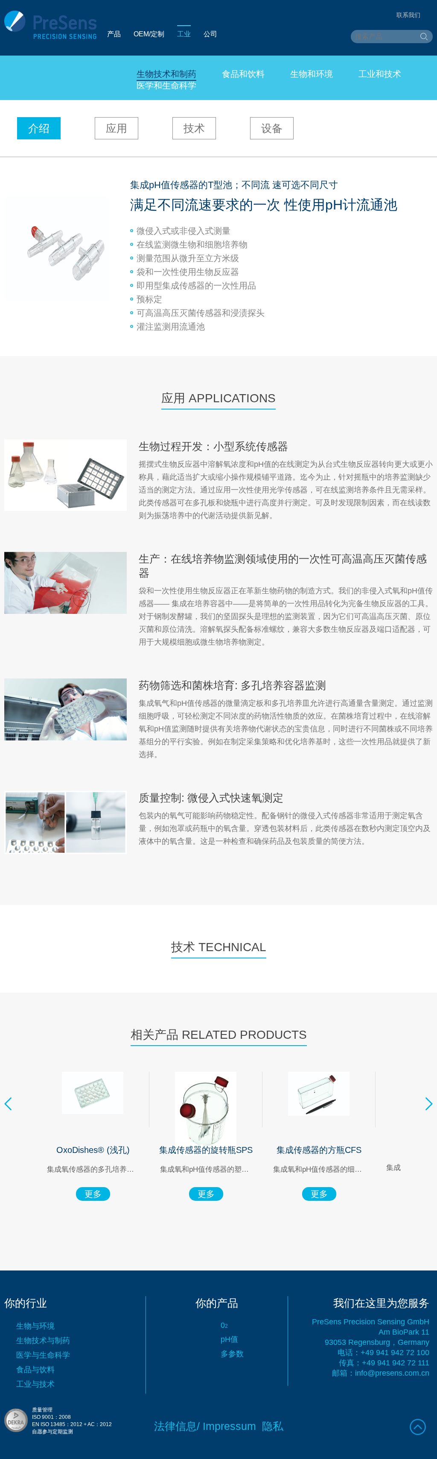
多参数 (232, 1354)
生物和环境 (311, 74)
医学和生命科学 (166, 85)
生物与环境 (35, 1326)
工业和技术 (379, 74)
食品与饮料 (35, 1369)
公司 (210, 34)
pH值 (229, 1339)
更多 (93, 1194)
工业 (184, 34)
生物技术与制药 (43, 1340)
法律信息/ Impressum (205, 1426)
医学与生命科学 (43, 1355)
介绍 (39, 128)
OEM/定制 (149, 34)
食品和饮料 (243, 74)
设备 (272, 128)
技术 (194, 128)
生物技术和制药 (166, 74)
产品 (114, 34)
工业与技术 (35, 1384)
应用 (116, 128)
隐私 (272, 1426)
